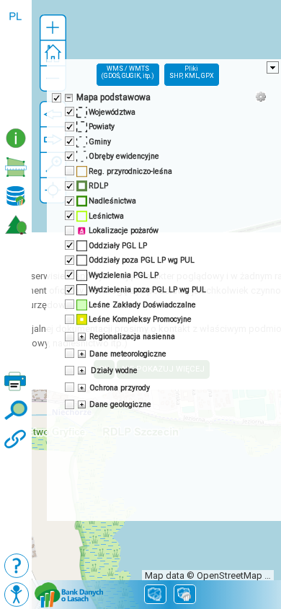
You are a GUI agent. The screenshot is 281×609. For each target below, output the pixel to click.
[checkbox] (55, 96)
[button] (53, 27)
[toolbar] (16, 62)
